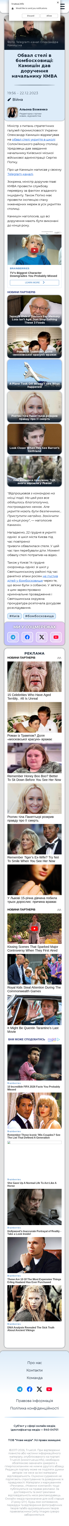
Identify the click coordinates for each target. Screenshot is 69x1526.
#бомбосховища (39, 616)
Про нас (34, 1363)
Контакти (34, 1370)
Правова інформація (34, 1401)
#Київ (14, 616)
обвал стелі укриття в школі (33, 139)
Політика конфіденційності (34, 1408)
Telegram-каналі (20, 174)
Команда (35, 1378)
